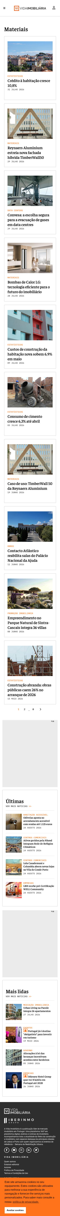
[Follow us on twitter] (36, 1150)
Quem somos (10, 1161)
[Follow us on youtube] (14, 1150)
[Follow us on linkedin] (28, 1150)
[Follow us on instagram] (21, 1150)
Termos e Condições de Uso (16, 1173)
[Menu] (4, 8)
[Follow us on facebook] (6, 1150)
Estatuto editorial (11, 1164)
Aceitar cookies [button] (15, 1210)
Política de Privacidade (14, 1170)
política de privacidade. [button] (26, 1202)
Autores (7, 1167)
